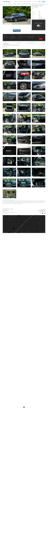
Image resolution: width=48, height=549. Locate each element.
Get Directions (6, 210)
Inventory (14, 3)
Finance (36, 3)
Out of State (40, 3)
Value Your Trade (28, 3)
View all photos (7, 24)
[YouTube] (39, 1)
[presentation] (3, 17)
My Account (35, 1)
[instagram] (40, 1)
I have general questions (31, 36)
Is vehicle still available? (22, 36)
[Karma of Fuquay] (7, 2)
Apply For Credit (39, 23)
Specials (18, 3)
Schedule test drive (31, 37)
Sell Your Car (23, 3)
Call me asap (21, 37)
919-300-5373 (30, 1)
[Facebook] (38, 1)
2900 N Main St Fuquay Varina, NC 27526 (20, 1)
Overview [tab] (6, 42)
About (44, 3)
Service (33, 3)
